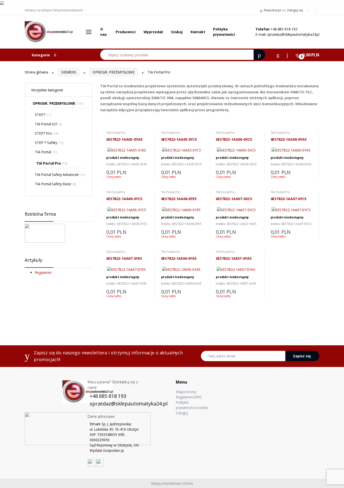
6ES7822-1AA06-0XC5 (234, 139)
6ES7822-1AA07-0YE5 (124, 258)
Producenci (125, 31)
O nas (103, 32)
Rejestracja (272, 10)
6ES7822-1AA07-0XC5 (234, 199)
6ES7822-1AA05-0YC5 (179, 139)
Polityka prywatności (224, 32)
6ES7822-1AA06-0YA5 (289, 139)
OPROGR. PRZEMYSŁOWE (113, 72)
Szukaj (177, 31)
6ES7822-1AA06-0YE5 (179, 199)
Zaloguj (182, 412)
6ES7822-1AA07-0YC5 (288, 199)
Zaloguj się (295, 10)
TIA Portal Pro (115, 133)
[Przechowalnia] (287, 54)
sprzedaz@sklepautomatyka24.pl (293, 34)
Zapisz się (302, 356)
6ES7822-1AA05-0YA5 (124, 139)
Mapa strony (186, 391)
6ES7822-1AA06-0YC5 (124, 199)
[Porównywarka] (278, 54)
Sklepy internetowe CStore (172, 483)
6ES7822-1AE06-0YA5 (179, 258)
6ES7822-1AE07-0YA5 (233, 258)
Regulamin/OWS (189, 397)
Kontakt (198, 31)
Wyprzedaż (153, 31)
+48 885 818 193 (283, 29)
